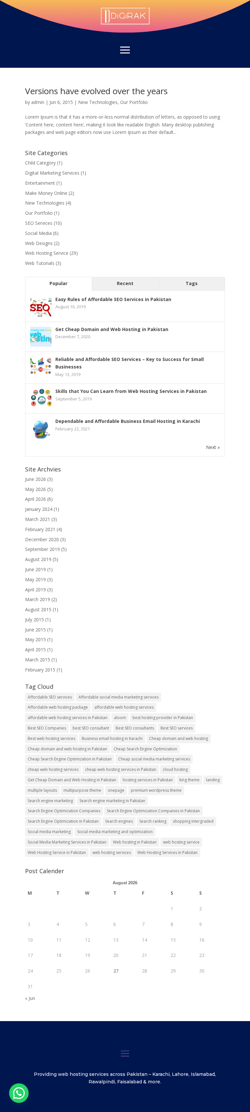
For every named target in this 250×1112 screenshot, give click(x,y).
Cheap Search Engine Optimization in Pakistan (70, 759)
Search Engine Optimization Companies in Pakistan (153, 811)
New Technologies (98, 102)
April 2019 (35, 589)
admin (37, 102)
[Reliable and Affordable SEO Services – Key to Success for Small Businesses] (40, 376)
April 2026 (35, 499)
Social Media (38, 233)
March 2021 (37, 519)
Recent (125, 283)
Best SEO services (176, 728)
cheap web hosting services (53, 769)
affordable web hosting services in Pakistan (67, 717)
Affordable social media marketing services (118, 697)
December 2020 (42, 539)
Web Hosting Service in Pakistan (57, 852)
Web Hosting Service (46, 253)
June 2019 (35, 569)
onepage (116, 790)
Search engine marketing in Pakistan (112, 800)
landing (213, 780)
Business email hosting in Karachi (112, 738)
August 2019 (38, 559)
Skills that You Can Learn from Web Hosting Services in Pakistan (131, 391)
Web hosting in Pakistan (135, 842)
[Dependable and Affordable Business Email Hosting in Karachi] (40, 438)
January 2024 (38, 509)
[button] (19, 1093)
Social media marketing (49, 831)
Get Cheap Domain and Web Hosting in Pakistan (111, 329)
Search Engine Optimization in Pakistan (63, 821)
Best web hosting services (51, 738)
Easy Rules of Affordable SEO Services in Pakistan (113, 299)
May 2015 (35, 639)
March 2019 (37, 599)
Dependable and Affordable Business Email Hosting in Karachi (127, 421)
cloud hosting (175, 769)
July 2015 (34, 619)
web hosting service (181, 842)
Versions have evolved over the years (96, 91)
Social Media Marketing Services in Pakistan (67, 842)
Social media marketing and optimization (115, 831)
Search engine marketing (50, 800)
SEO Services (38, 223)
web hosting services (111, 852)
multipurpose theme (82, 790)
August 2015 (38, 609)
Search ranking (152, 821)
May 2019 (35, 579)
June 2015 (35, 630)
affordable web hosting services (124, 707)
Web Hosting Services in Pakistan (167, 852)
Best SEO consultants (135, 728)
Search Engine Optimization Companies (64, 811)
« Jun (30, 998)
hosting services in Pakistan (148, 780)
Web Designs (39, 243)
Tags (192, 283)
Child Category (40, 163)
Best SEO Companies (47, 728)
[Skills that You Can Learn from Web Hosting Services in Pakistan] (40, 408)
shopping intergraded (193, 821)
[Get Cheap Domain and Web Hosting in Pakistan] (40, 346)
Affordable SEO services (50, 697)
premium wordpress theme (156, 790)
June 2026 (35, 479)
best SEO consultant (91, 728)
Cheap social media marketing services (154, 759)
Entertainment (40, 183)
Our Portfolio (134, 102)
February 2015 (40, 670)
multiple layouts (42, 790)
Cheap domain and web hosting (178, 738)
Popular (58, 283)
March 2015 (37, 660)
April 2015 (35, 649)
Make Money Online (46, 193)
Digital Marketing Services (52, 173)
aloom (120, 717)
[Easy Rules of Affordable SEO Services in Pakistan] (40, 316)
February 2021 (40, 529)
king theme (189, 780)
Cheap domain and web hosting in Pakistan (67, 749)
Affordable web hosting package (58, 707)
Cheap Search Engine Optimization (145, 749)
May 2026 (35, 489)
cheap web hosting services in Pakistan (120, 769)
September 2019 (42, 549)
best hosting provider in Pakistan (162, 717)
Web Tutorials (39, 263)
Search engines (119, 821)
